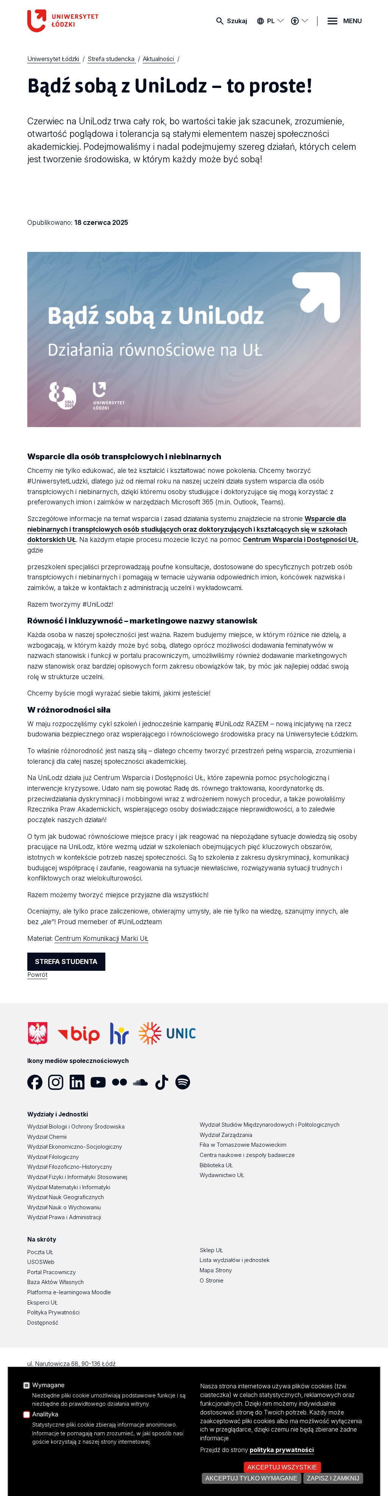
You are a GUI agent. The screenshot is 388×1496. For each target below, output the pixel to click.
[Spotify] (185, 1082)
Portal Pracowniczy (51, 1272)
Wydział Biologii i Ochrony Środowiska (76, 1126)
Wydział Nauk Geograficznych (65, 1197)
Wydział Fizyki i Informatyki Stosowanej (77, 1177)
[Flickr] (122, 1082)
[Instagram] (58, 1082)
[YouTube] (101, 1082)
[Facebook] (37, 1082)
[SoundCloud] (143, 1082)
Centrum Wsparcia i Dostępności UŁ (300, 539)
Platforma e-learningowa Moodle (69, 1292)
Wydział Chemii (47, 1136)
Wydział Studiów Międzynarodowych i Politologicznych (270, 1124)
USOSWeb (41, 1262)
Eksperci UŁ (42, 1302)
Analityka (45, 1414)
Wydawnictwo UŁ (222, 1175)
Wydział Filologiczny (53, 1157)
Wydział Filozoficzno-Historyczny (69, 1166)
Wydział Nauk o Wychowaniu (64, 1207)
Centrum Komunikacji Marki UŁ (102, 938)
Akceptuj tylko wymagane (251, 1478)
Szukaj (237, 21)
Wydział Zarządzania (226, 1135)
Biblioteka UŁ (216, 1165)
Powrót (37, 974)
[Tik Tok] (164, 1082)
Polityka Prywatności (53, 1312)
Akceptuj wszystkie (282, 1467)
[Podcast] (206, 1082)
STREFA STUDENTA (66, 961)
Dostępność (42, 1322)
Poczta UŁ (40, 1252)
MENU (352, 21)
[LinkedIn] (80, 1082)
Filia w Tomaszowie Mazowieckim (243, 1144)
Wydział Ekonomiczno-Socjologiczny (74, 1146)
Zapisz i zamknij (333, 1478)
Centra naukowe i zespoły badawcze (247, 1155)
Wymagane (48, 1385)
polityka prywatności (282, 1450)
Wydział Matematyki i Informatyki (68, 1187)
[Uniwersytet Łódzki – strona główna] (84, 20)
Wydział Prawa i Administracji (64, 1217)
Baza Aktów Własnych (55, 1282)
